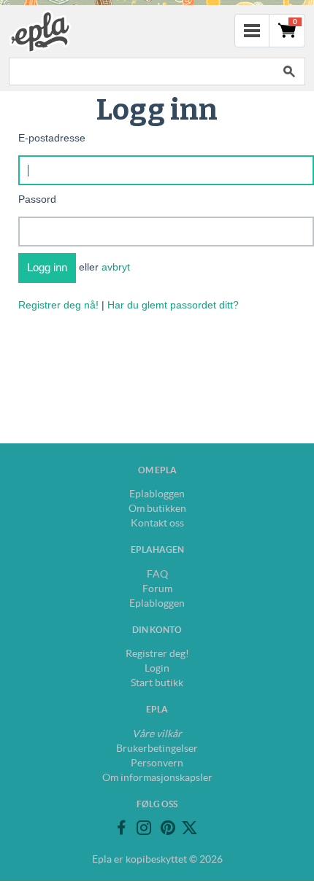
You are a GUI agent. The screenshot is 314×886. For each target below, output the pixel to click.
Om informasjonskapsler (157, 777)
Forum (157, 588)
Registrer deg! (157, 653)
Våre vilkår (157, 733)
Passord (37, 199)
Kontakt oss (157, 523)
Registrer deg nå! (58, 305)
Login (157, 668)
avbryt (116, 267)
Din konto (157, 629)
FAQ (157, 574)
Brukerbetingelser (157, 748)
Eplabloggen (157, 494)
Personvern (157, 763)
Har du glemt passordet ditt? (173, 305)
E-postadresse (51, 138)
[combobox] (141, 71)
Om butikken (157, 508)
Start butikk (157, 682)
